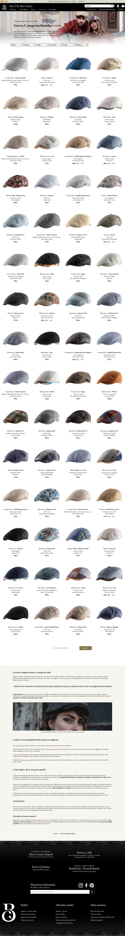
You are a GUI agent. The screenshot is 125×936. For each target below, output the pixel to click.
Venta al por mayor (27, 920)
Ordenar (79, 45)
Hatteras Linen (16, 117)
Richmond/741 (47, 509)
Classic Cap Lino (15, 78)
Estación (53, 45)
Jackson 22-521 (78, 235)
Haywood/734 (15, 235)
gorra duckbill (19, 754)
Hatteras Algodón (109, 627)
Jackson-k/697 (47, 470)
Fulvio (48, 274)
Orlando (47, 117)
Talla (39, 45)
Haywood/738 (109, 274)
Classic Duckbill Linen (47, 627)
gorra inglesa (26, 760)
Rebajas (121, 9)
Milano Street (15, 195)
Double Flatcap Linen (78, 195)
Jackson (46, 195)
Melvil (15, 156)
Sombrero (13, 9)
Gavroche (90, 694)
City (110, 588)
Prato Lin (109, 549)
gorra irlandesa (19, 746)
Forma (13, 45)
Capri (79, 588)
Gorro (33, 9)
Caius (109, 117)
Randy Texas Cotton (109, 509)
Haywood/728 (78, 313)
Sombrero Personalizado (107, 9)
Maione (48, 313)
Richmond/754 (78, 431)
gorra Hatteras (51, 749)
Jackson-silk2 (78, 117)
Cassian (109, 156)
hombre (38, 820)
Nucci (110, 470)
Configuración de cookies (64, 923)
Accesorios (52, 9)
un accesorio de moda (93, 820)
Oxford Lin (78, 78)
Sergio (109, 78)
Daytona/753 (15, 431)
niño (47, 820)
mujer (43, 820)
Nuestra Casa (91, 9)
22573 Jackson (47, 588)
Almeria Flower (109, 195)
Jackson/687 (47, 549)
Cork (48, 156)
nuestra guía (38, 793)
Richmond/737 (109, 313)
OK (92, 892)
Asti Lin (47, 78)
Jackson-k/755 (109, 431)
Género (27, 45)
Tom (78, 470)
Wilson (110, 392)
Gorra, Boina (23, 9)
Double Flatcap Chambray (78, 156)
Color (65, 45)
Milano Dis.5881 (78, 549)
